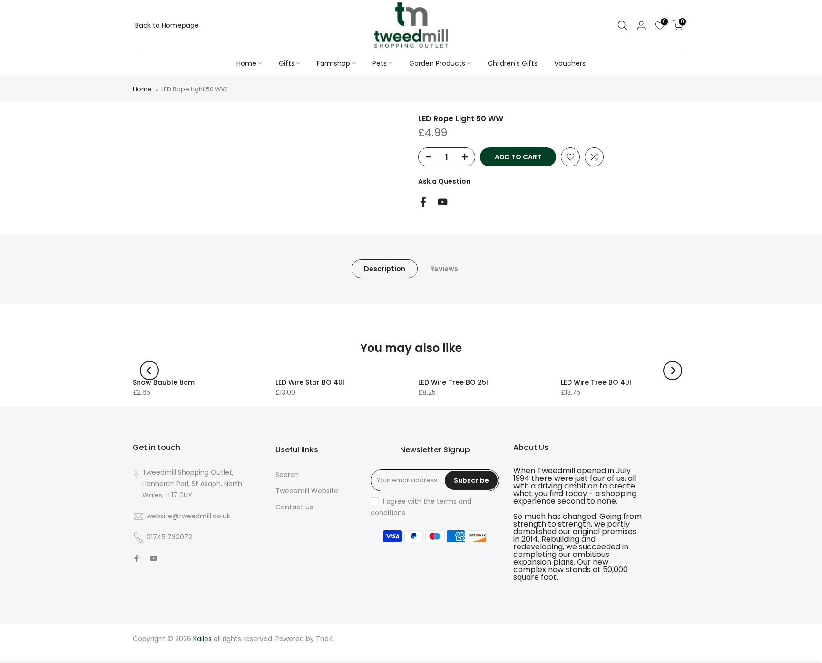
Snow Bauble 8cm (164, 382)
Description (384, 268)
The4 (324, 639)
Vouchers (570, 63)
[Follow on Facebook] (423, 202)
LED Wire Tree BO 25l (453, 382)
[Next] (672, 370)
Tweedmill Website (306, 491)
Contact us (294, 507)
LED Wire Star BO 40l (309, 382)
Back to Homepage (167, 25)
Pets (379, 63)
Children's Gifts (513, 63)
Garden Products (437, 63)
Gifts (286, 63)
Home (246, 63)
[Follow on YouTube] (443, 202)
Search (287, 474)
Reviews (444, 268)
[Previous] (149, 370)
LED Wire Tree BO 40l (596, 382)
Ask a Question (444, 181)
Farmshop (333, 63)
